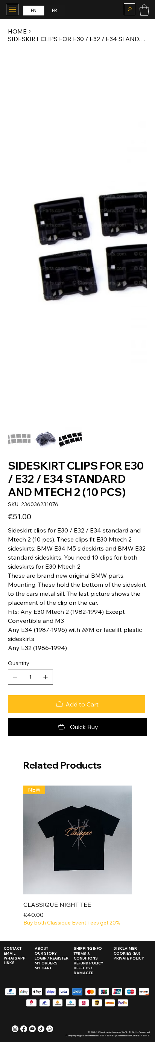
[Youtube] (32, 1028)
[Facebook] (23, 1028)
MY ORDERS (46, 963)
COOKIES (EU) (127, 953)
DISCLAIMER (125, 948)
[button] (129, 9)
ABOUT (41, 948)
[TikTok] (41, 1028)
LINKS (9, 963)
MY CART (43, 968)
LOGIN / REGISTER (51, 958)
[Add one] (45, 677)
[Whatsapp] (49, 1028)
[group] (77, 856)
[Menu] (12, 9)
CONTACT (12, 948)
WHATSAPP (15, 958)
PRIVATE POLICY (129, 958)
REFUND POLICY (88, 963)
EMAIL (9, 953)
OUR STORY (46, 953)
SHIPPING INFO (88, 948)
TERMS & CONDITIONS (86, 956)
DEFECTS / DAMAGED (84, 970)
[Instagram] (15, 1028)
